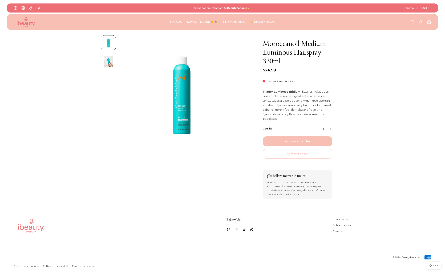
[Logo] (26, 22)
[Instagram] (15, 8)
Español (409, 8)
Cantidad (267, 128)
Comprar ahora (297, 154)
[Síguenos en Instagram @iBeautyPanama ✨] (222, 8)
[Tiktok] (31, 8)
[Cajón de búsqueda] (412, 22)
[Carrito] (429, 22)
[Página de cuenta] (420, 22)
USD (424, 8)
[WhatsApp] (38, 8)
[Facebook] (23, 8)
